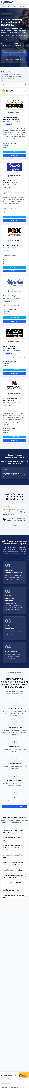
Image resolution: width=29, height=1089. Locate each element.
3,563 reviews (16, 248)
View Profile (14, 155)
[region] (14, 473)
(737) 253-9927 (15, 217)
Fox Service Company (10, 245)
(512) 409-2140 (15, 267)
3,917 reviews (16, 184)
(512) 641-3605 (15, 369)
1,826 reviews (16, 402)
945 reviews (16, 298)
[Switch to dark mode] (24, 2)
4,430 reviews (16, 121)
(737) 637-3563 (15, 436)
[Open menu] (27, 2)
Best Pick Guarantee (18, 39)
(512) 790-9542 (15, 317)
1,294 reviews (16, 350)
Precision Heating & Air (10, 296)
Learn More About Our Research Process (14, 807)
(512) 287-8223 (15, 151)
